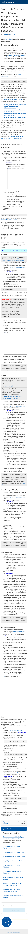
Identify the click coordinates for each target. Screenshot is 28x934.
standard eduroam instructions (13, 99)
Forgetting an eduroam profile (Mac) (13, 861)
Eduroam (5, 34)
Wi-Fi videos (8, 39)
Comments (19, 930)
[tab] (14, 258)
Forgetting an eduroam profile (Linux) (14, 856)
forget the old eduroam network (16, 267)
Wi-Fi (10, 34)
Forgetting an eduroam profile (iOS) (13, 852)
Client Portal (10, 2)
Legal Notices (9, 932)
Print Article (8, 829)
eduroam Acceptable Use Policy (9, 219)
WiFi (15, 34)
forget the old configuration (15, 730)
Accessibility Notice (16, 932)
